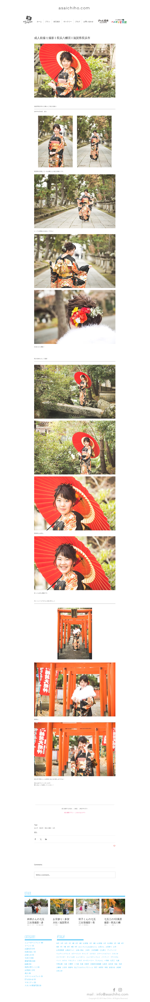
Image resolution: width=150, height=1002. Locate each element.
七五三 (112, 960)
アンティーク (112, 950)
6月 (122, 943)
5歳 (119, 943)
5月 (115, 943)
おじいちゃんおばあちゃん (88, 947)
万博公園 (59, 964)
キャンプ (85, 953)
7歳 (65, 947)
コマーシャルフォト (104, 953)
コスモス (92, 953)
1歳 (73, 943)
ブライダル (114, 957)
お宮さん (101, 947)
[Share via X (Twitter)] (41, 839)
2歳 (80, 943)
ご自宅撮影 (94, 950)
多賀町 (119, 967)
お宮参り (109, 947)
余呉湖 (110, 964)
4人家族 (99, 943)
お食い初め (80, 950)
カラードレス (76, 953)
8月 (68, 947)
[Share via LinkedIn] (46, 839)
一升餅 (106, 960)
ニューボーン (80, 957)
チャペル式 (71, 957)
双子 (95, 967)
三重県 (70, 964)
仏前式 (104, 964)
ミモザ (79, 960)
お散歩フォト (70, 950)
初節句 (70, 967)
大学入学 (59, 971)
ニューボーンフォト (93, 957)
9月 (76, 947)
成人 (35, 832)
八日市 (64, 967)
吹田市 (101, 967)
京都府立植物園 (95, 964)
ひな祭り (103, 950)
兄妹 (115, 964)
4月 (105, 943)
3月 (90, 943)
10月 (57, 943)
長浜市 (41, 828)
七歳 (117, 960)
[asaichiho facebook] (114, 989)
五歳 (81, 964)
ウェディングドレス (63, 953)
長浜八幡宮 (48, 828)
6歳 (57, 947)
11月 (62, 943)
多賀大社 (112, 967)
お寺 (114, 947)
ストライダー (61, 957)
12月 (54, 828)
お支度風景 (60, 950)
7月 (61, 947)
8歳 (72, 947)
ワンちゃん (99, 960)
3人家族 (85, 943)
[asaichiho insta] (120, 989)
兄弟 (120, 964)
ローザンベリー (88, 960)
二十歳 (76, 964)
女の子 (36, 828)
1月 (70, 943)
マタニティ (72, 960)
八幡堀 (58, 967)
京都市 (86, 964)
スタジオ (115, 953)
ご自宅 (87, 950)
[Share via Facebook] (35, 839)
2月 (77, 943)
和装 (106, 967)
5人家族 (110, 943)
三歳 (65, 964)
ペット (58, 960)
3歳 (94, 943)
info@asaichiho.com (112, 994)
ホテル (64, 960)
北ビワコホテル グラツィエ (83, 967)
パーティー (105, 957)
